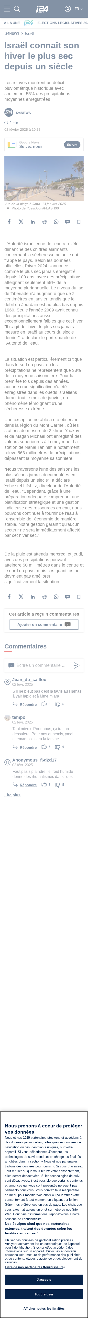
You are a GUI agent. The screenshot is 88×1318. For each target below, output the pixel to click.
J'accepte (44, 1279)
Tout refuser (44, 1294)
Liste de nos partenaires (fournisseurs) (35, 1267)
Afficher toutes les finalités (44, 1308)
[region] (44, 1214)
